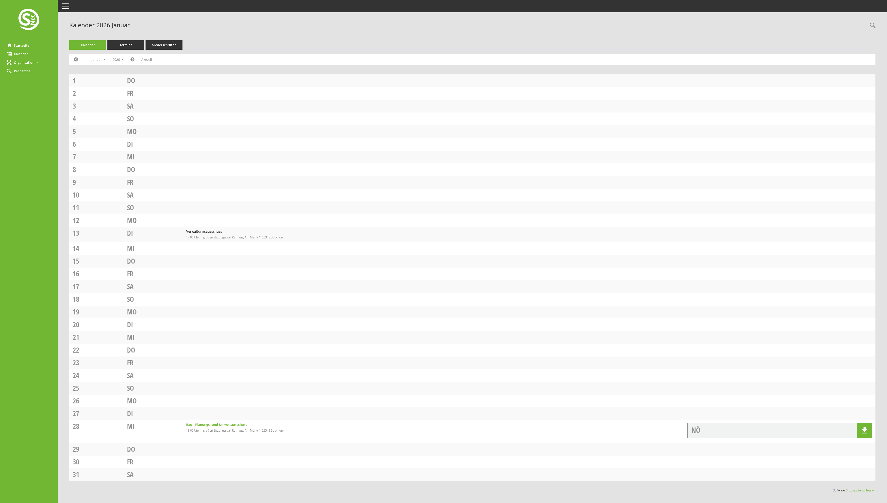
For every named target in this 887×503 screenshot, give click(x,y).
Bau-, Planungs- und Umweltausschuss (216, 424)
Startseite (21, 45)
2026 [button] (116, 59)
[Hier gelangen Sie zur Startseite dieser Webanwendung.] (29, 20)
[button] (29, 62)
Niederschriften (164, 45)
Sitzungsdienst (860, 490)
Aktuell (146, 59)
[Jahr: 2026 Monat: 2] (132, 59)
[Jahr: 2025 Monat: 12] (75, 59)
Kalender (21, 54)
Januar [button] (97, 59)
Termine (126, 45)
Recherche (22, 71)
